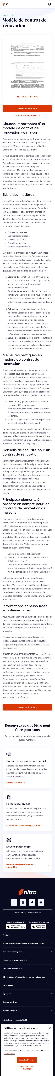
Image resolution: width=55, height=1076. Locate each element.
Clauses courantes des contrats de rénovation (24, 637)
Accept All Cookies (27, 1060)
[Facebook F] (32, 902)
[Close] (50, 1028)
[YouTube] (41, 902)
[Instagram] (23, 902)
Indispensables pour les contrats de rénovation (25, 641)
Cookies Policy (9, 1053)
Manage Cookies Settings (27, 1067)
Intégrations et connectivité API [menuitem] (15, 1020)
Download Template (27, 108)
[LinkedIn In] (14, 902)
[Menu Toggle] (44, 4)
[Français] (50, 4)
